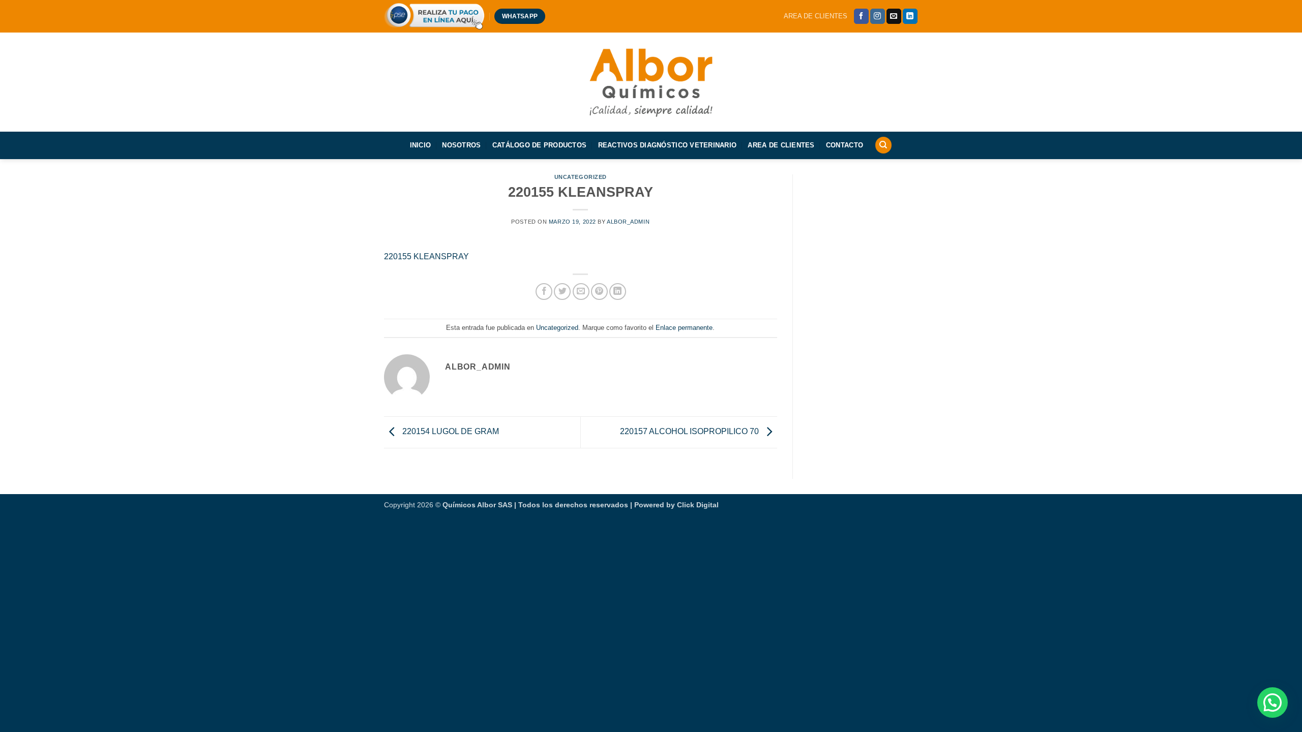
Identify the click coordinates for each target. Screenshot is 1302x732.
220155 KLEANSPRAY (426, 256)
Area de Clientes (781, 145)
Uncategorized (580, 177)
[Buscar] (883, 145)
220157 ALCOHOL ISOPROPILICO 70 (690, 431)
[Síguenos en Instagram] (877, 16)
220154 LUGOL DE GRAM (449, 431)
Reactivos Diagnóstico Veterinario (667, 145)
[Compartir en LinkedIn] (617, 291)
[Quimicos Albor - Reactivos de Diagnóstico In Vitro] (651, 81)
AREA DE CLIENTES (815, 16)
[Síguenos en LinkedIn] (910, 16)
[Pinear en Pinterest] (599, 291)
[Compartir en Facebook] (544, 291)
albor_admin (628, 222)
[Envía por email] (581, 291)
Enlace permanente (684, 327)
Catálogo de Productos (539, 145)
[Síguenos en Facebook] (861, 16)
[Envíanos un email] (893, 16)
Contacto (844, 145)
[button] (1272, 702)
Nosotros (461, 145)
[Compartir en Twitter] (562, 291)
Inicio (420, 145)
